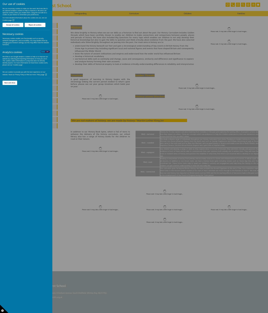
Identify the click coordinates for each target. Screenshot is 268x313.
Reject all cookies (35, 25)
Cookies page (7, 20)
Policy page (40, 75)
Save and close (9, 83)
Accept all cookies (12, 25)
